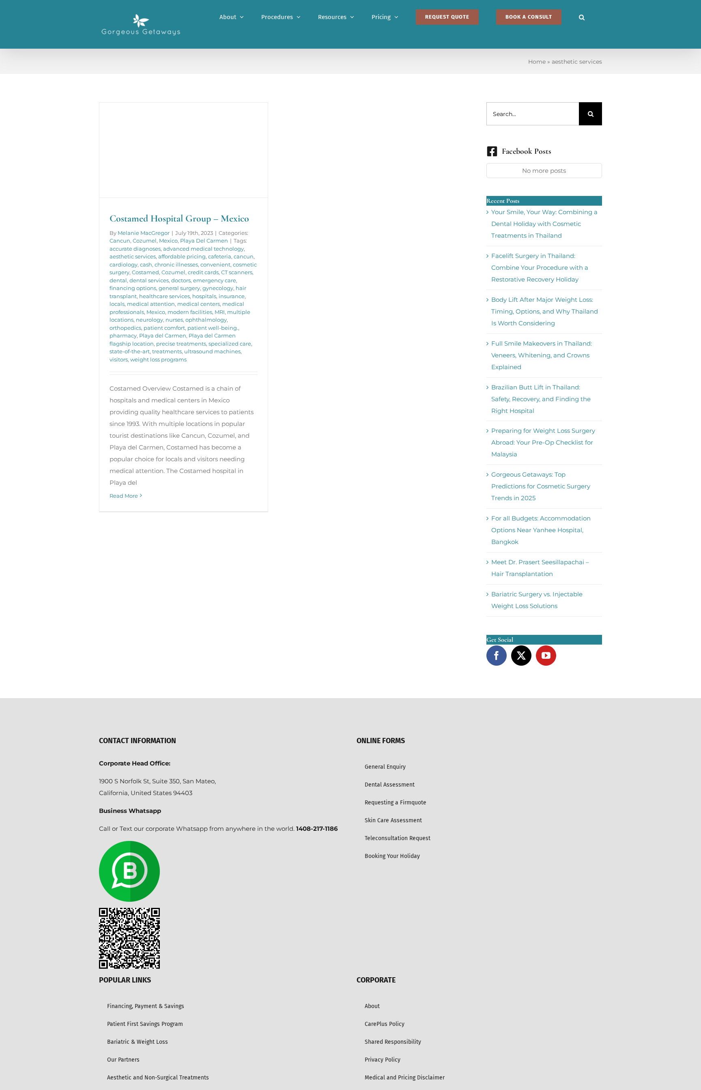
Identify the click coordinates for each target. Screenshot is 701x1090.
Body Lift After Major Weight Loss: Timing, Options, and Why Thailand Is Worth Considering (544, 311)
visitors (119, 359)
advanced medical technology (203, 248)
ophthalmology (206, 319)
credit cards (203, 272)
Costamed (145, 272)
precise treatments (181, 343)
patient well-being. (212, 328)
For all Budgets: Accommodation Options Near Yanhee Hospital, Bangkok (541, 530)
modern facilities (190, 312)
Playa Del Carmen (204, 240)
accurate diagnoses (135, 248)
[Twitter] (521, 655)
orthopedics (125, 328)
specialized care (230, 343)
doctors (181, 280)
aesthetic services (133, 256)
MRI (220, 312)
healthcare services (164, 296)
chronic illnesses (176, 264)
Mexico (168, 240)
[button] (582, 17)
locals (117, 304)
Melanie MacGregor (144, 233)
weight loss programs (158, 359)
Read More (124, 495)
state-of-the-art (130, 351)
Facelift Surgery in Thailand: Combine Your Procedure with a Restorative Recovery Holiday (539, 267)
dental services (149, 280)
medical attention (151, 304)
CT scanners (236, 272)
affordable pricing (182, 256)
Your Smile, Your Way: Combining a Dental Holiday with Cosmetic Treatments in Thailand (544, 223)
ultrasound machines (212, 351)
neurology (149, 319)
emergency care (214, 280)
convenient (215, 264)
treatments (167, 351)
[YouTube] (546, 655)
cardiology (124, 264)
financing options (133, 288)
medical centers (198, 304)
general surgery (179, 288)
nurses (174, 319)
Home (537, 61)
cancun (244, 256)
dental (118, 280)
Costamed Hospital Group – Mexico (179, 218)
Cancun (120, 240)
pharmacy (123, 335)
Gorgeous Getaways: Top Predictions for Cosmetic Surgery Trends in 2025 (540, 486)
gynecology (217, 288)
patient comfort (164, 328)
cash (146, 264)
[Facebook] (496, 655)
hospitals (204, 296)
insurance (232, 296)
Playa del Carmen (162, 335)
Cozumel (145, 240)
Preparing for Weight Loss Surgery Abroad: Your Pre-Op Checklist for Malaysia (543, 442)
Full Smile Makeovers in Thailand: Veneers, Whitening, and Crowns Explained (541, 355)
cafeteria (219, 256)
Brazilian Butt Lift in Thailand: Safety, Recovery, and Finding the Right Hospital (541, 399)
